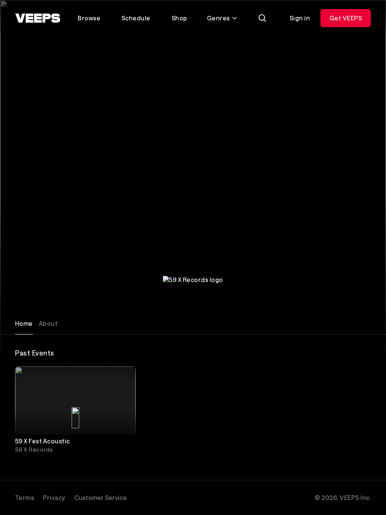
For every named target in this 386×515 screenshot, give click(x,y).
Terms (24, 497)
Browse (89, 17)
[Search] (262, 18)
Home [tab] (24, 323)
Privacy (54, 497)
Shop (179, 17)
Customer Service (100, 497)
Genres (218, 17)
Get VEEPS (345, 17)
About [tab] (48, 323)
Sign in (300, 17)
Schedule (135, 17)
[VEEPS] (37, 18)
